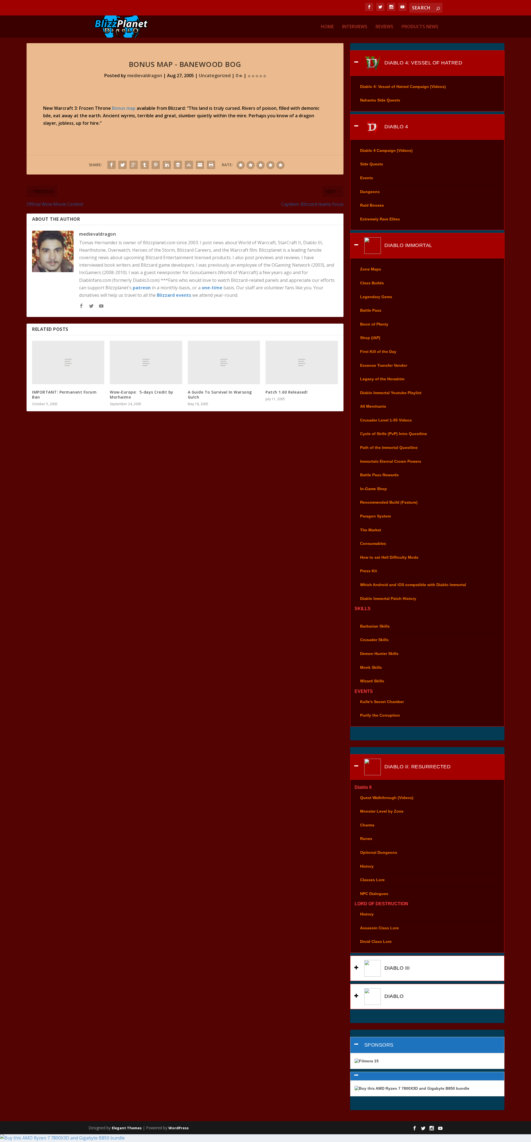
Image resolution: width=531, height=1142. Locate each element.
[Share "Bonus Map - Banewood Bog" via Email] (199, 164)
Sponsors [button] (379, 1045)
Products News (420, 27)
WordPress (178, 1127)
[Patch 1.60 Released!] (302, 362)
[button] (427, 1076)
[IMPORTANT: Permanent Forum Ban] (68, 362)
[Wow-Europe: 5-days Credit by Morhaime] (146, 362)
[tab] (427, 63)
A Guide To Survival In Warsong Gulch (220, 394)
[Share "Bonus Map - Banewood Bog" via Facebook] (111, 164)
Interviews (354, 27)
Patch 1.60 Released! (287, 392)
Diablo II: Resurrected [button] (417, 766)
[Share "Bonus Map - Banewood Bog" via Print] (211, 164)
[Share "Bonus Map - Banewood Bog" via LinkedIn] (166, 164)
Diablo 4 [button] (395, 126)
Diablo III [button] (396, 968)
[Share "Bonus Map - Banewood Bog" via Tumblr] (144, 164)
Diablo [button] (393, 996)
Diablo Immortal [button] (407, 245)
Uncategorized (215, 75)
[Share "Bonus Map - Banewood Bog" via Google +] (133, 164)
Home (327, 27)
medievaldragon (144, 75)
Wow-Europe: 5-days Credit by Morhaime (141, 394)
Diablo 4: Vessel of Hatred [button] (422, 62)
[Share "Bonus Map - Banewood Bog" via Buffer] (177, 164)
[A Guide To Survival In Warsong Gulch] (224, 362)
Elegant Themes (127, 1127)
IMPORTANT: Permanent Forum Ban (64, 394)
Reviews (384, 27)
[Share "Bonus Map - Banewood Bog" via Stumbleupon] (188, 164)
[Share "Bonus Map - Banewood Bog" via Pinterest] (155, 164)
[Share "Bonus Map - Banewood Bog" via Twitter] (122, 164)
